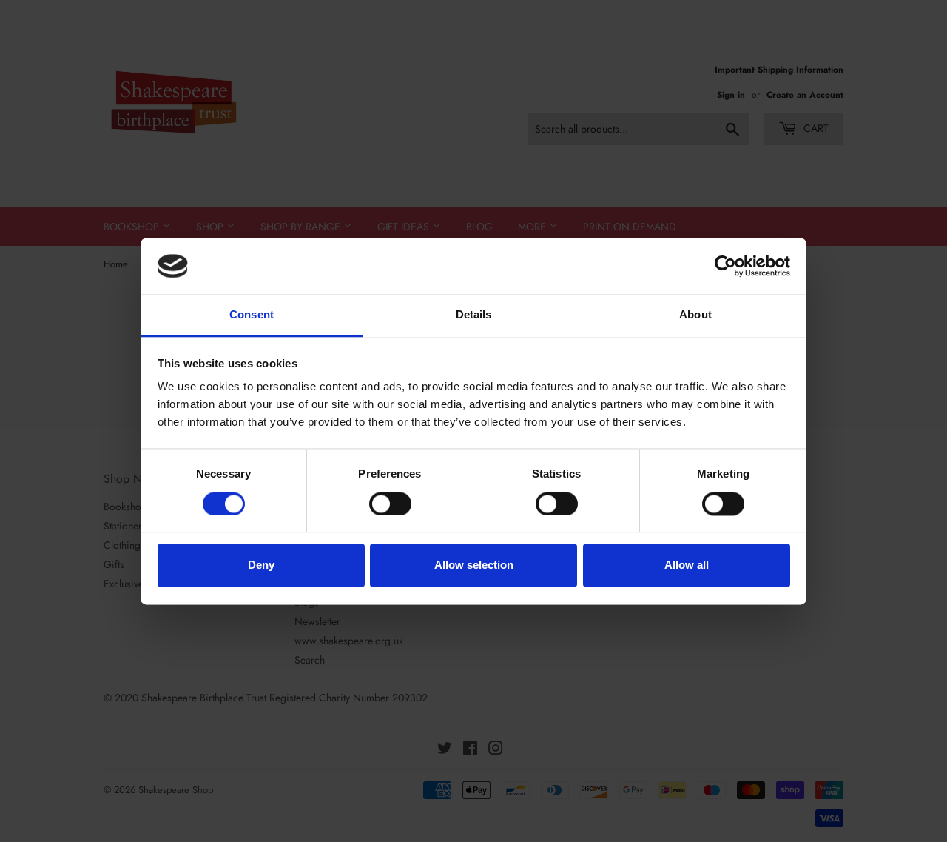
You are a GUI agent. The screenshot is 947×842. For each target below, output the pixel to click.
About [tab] (695, 315)
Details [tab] (474, 315)
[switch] (390, 503)
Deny (261, 565)
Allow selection (473, 565)
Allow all (686, 565)
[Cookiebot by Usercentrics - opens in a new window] (725, 266)
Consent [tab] (251, 315)
